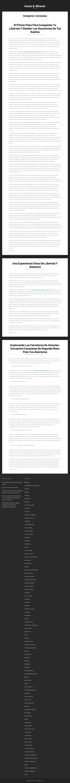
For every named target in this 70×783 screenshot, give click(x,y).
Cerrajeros (27, 537)
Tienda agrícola (28, 745)
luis (42, 34)
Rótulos (26, 719)
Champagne (27, 540)
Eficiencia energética (30, 576)
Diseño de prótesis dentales (31, 570)
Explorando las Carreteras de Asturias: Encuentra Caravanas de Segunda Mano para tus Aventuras (35, 348)
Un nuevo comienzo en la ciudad (10, 487)
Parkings (27, 660)
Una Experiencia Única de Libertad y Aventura (35, 265)
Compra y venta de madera (31, 557)
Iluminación (27, 612)
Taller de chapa (28, 738)
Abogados (27, 482)
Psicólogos (27, 693)
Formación (27, 605)
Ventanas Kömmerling (30, 771)
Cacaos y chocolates (29, 505)
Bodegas (27, 501)
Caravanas (15, 250)
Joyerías (26, 618)
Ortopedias (27, 657)
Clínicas (26, 547)
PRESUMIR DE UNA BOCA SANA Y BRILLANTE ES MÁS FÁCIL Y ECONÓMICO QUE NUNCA (10, 504)
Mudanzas (27, 638)
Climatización (28, 544)
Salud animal (28, 722)
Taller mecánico (28, 742)
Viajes (26, 774)
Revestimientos (28, 716)
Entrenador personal (29, 583)
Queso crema (28, 699)
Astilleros (27, 492)
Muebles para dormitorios (31, 647)
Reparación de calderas (30, 709)
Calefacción (27, 508)
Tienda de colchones (29, 748)
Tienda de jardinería (29, 751)
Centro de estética (29, 534)
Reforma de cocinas (29, 703)
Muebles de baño (29, 641)
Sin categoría (28, 732)
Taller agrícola (28, 735)
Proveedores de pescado (30, 690)
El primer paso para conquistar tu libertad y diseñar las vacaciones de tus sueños (35, 28)
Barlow (42, 780)
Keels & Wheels (35, 6)
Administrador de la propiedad (32, 485)
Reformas (27, 706)
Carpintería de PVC (29, 518)
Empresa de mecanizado (30, 579)
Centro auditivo (28, 527)
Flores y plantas (28, 596)
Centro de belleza (29, 531)
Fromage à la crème (29, 609)
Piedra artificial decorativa (31, 673)
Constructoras (28, 563)
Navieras (27, 651)
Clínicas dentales (29, 550)
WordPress (34, 780)
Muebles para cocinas (30, 644)
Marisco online (28, 628)
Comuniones (28, 560)
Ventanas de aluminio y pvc (31, 768)
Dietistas (27, 566)
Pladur (26, 683)
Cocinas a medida (29, 553)
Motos (26, 634)
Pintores (27, 677)
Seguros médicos (29, 725)
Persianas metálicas (29, 670)
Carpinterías (27, 521)
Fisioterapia (27, 592)
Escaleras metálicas (29, 586)
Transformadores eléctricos (31, 758)
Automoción (27, 498)
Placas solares (28, 680)
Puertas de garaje (29, 696)
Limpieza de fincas (29, 621)
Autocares (27, 495)
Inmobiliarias (28, 615)
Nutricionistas (28, 654)
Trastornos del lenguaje (30, 761)
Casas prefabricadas (29, 524)
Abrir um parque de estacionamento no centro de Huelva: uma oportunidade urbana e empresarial (11, 497)
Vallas (26, 764)
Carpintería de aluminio (30, 514)
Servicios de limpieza (30, 729)
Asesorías (27, 488)
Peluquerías (27, 664)
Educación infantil (29, 573)
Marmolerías (28, 631)
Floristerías (27, 599)
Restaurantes (28, 712)
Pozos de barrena (29, 686)
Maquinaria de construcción (31, 625)
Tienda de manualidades (30, 755)
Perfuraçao (27, 667)
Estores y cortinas (29, 589)
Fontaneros (27, 602)
